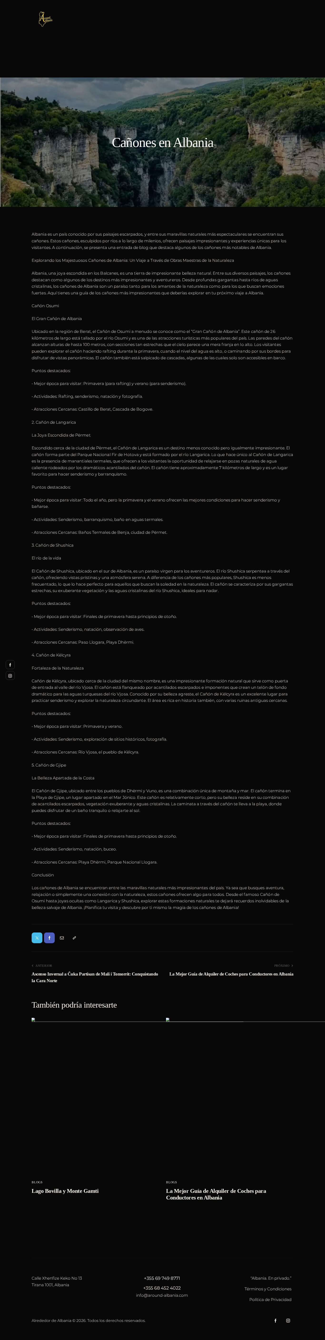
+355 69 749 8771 (162, 1278)
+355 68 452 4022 (162, 1288)
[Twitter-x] (37, 937)
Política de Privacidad (270, 1299)
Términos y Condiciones (268, 1289)
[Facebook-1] (49, 937)
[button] (74, 937)
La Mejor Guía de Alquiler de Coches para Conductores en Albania (216, 1194)
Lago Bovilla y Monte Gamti (65, 1191)
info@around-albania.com (162, 1295)
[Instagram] (288, 1320)
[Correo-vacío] (61, 937)
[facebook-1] (275, 1320)
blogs (37, 1182)
